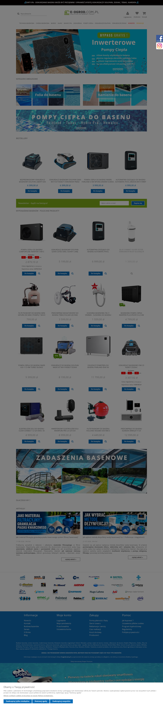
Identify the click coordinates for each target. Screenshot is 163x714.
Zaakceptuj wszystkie (61, 701)
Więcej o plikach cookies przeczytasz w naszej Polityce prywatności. (28, 696)
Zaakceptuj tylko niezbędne (17, 701)
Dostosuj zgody (41, 701)
